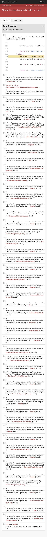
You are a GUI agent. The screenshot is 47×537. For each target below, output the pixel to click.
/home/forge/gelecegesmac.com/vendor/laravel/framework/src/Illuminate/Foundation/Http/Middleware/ (25, 196)
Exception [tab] (6, 20)
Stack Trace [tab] (17, 20)
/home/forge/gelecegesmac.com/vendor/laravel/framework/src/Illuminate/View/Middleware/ (25, 214)
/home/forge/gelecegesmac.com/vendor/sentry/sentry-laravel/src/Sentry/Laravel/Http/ (24, 358)
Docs (43, 2)
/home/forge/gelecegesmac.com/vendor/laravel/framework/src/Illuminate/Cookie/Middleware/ (25, 259)
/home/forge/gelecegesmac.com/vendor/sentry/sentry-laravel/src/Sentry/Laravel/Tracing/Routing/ (25, 117)
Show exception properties (13, 29)
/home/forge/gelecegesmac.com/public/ (23, 526)
